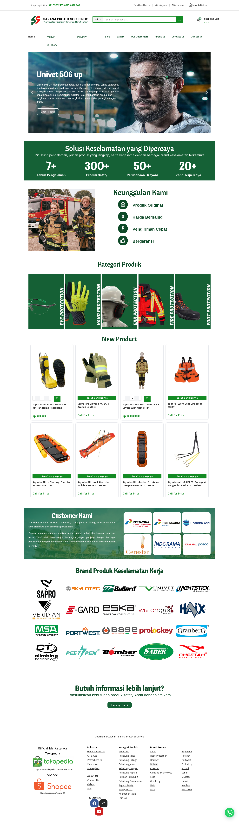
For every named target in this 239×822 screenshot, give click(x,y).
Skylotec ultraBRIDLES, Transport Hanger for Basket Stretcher (187, 484)
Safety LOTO (125, 789)
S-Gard (185, 768)
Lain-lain (123, 797)
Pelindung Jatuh (127, 764)
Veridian (186, 785)
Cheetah (154, 768)
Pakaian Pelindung (128, 776)
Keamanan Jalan (127, 793)
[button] (98, 19)
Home (31, 36)
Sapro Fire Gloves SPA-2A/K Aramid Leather (93, 405)
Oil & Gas (92, 755)
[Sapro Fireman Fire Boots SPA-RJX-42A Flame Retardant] (52, 370)
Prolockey (187, 764)
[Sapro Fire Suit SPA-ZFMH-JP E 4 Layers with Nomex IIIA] (142, 370)
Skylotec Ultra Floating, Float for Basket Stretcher (52, 484)
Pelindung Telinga (128, 759)
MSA (152, 789)
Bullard (154, 764)
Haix (152, 785)
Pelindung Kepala (128, 772)
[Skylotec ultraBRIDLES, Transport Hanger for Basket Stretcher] (187, 448)
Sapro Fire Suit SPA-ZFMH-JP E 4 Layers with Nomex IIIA (141, 406)
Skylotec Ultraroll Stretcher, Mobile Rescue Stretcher (94, 484)
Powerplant (93, 768)
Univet (185, 781)
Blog (107, 36)
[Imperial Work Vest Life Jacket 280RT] (187, 370)
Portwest (186, 759)
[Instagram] (103, 803)
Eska (152, 776)
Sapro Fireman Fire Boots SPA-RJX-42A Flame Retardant (50, 406)
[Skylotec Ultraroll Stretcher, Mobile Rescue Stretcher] (97, 448)
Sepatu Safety (126, 785)
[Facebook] (94, 803)
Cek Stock (196, 36)
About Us (160, 36)
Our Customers (139, 36)
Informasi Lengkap (78, 111)
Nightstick (187, 751)
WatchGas (187, 789)
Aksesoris (124, 751)
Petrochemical (94, 759)
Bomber (154, 759)
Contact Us (178, 36)
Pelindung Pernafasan (130, 781)
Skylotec (186, 776)
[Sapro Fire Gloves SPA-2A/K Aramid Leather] (97, 370)
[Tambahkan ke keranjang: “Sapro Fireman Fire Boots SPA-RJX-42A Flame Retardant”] (57, 399)
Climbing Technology (161, 772)
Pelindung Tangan (128, 768)
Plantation (92, 764)
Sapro (153, 751)
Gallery (121, 36)
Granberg (155, 781)
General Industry (96, 751)
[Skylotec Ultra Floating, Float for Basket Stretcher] (52, 448)
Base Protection (158, 755)
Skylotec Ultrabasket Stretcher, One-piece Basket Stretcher (141, 484)
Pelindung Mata (127, 755)
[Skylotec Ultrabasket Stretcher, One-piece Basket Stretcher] (142, 448)
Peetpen (186, 755)
